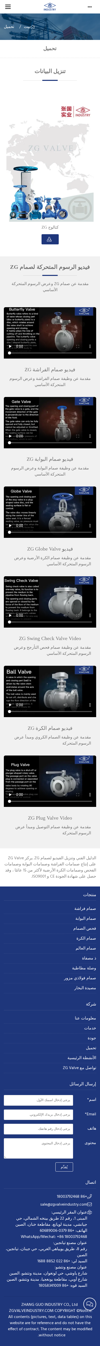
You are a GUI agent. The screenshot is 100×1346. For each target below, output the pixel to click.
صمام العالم (86, 948)
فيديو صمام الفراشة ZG (50, 369)
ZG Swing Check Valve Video (50, 638)
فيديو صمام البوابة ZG (50, 459)
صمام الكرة (86, 939)
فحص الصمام (84, 929)
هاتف (91, 1128)
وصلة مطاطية (84, 968)
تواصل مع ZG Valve (79, 1068)
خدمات (90, 1028)
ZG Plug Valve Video (50, 818)
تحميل (9, 27)
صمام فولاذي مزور (80, 978)
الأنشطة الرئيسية (81, 1058)
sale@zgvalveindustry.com (63, 1205)
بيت (27, 27)
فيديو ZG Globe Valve (50, 549)
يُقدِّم (64, 1167)
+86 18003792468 (72, 1197)
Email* (90, 1114)
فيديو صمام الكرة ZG (50, 728)
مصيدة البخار (85, 988)
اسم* (91, 1100)
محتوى (90, 1143)
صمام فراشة (85, 909)
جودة (92, 1038)
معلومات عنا (85, 1018)
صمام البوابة (85, 919)
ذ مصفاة (89, 958)
